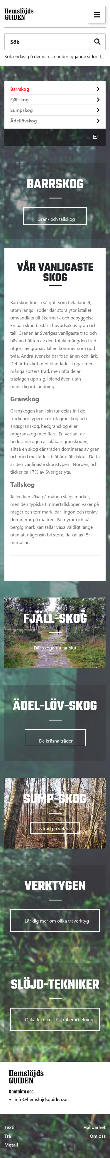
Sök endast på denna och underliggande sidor (50, 56)
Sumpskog (21, 110)
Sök (14, 41)
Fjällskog (19, 99)
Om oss (98, 1136)
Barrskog (19, 89)
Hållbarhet (94, 1127)
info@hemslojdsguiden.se (41, 1099)
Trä (7, 1136)
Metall (11, 1145)
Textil (10, 1127)
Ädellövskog (23, 120)
